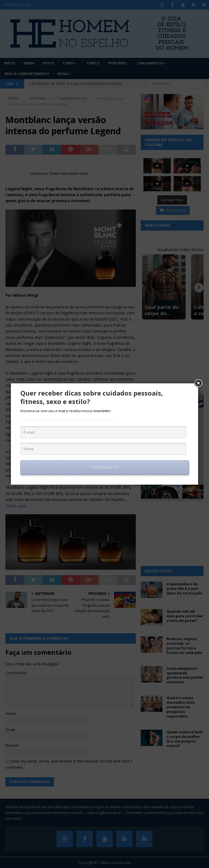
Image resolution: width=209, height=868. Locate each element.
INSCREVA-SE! (105, 467)
